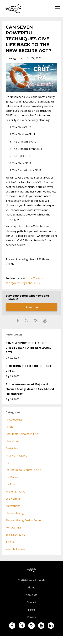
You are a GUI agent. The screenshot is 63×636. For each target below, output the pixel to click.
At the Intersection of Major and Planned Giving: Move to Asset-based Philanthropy (30, 389)
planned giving (15, 513)
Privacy (31, 617)
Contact (31, 602)
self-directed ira (15, 534)
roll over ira (13, 527)
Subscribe (31, 307)
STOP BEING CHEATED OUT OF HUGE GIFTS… (29, 368)
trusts (10, 542)
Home (31, 587)
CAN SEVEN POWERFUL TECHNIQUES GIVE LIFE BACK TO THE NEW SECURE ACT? (28, 347)
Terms (32, 609)
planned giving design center (24, 520)
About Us (31, 595)
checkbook (12, 441)
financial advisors (16, 455)
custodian (12, 448)
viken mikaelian (15, 549)
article (9, 426)
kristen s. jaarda (15, 491)
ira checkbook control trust (23, 470)
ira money (12, 477)
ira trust (11, 484)
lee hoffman (13, 498)
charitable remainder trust (22, 434)
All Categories (14, 419)
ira (7, 462)
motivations (13, 506)
